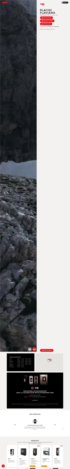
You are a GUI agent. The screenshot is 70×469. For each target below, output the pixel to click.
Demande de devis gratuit (47, 350)
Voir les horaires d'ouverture (50, 26)
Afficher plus (35, 400)
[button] (49, 360)
